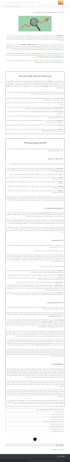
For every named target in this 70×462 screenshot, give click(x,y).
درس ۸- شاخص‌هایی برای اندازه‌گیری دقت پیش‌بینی (56, 428)
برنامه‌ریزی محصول (46, 98)
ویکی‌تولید (17, 6)
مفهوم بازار (62, 57)
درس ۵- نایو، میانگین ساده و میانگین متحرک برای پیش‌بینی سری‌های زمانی (53, 421)
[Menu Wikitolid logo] (59, 2)
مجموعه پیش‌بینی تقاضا (56, 409)
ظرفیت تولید (10, 81)
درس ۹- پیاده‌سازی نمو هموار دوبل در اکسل (58, 431)
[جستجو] (6, 2)
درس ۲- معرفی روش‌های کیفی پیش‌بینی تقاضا (57, 414)
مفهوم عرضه (52, 57)
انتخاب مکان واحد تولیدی (38, 111)
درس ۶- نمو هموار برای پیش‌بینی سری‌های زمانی (57, 424)
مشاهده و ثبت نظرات (59, 445)
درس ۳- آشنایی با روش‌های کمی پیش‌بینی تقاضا (57, 417)
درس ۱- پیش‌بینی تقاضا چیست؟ (59, 412)
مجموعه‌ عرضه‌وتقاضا (37, 53)
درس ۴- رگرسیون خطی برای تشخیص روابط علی (57, 419)
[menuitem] (38, 2)
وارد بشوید (54, 449)
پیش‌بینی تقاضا (14, 6)
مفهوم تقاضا (57, 57)
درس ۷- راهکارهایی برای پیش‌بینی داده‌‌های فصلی (57, 426)
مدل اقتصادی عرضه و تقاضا (44, 57)
